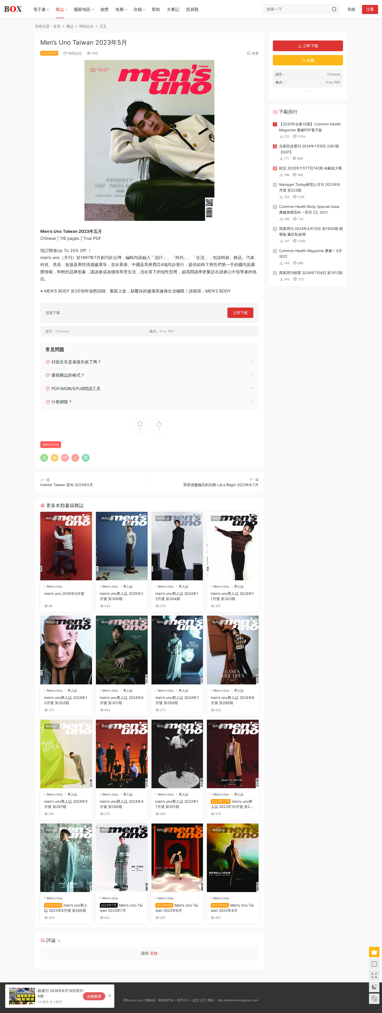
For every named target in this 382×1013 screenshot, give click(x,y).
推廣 (255, 53)
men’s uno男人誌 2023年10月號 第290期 (232, 804)
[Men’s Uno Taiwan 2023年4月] (233, 858)
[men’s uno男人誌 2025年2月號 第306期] (122, 546)
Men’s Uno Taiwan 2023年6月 (176, 908)
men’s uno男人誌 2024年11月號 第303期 (232, 596)
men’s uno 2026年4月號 (64, 593)
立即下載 (240, 312)
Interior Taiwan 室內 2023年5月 (66, 484)
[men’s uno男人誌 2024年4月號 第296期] (122, 754)
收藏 (310, 60)
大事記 (173, 9)
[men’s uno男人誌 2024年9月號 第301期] (122, 650)
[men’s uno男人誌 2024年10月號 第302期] (66, 650)
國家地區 (82, 9)
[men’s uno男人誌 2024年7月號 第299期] (177, 650)
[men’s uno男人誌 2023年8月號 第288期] (66, 858)
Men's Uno (50, 444)
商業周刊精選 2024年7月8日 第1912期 (311, 272)
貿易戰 (192, 9)
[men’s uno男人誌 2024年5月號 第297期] (66, 754)
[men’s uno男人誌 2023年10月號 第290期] (233, 754)
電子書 (39, 9)
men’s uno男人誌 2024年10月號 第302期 (65, 700)
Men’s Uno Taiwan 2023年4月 (232, 908)
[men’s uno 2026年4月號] (66, 546)
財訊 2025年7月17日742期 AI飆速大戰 (310, 168)
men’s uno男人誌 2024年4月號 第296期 (121, 804)
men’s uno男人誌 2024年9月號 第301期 (121, 700)
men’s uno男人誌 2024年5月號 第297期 (66, 804)
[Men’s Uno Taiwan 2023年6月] (177, 858)
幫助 (156, 9)
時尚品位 (75, 53)
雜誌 (60, 9)
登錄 (154, 953)
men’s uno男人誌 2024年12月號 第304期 (177, 596)
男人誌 (128, 586)
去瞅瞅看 (94, 996)
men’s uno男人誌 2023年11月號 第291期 (177, 804)
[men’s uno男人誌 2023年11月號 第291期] (177, 754)
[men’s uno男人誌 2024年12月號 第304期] (177, 546)
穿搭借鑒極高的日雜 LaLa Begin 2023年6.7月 (221, 484)
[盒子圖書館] (13, 9)
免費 (119, 9)
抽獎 (104, 9)
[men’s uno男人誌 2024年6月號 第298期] (233, 650)
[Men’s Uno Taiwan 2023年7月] (122, 858)
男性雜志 (107, 726)
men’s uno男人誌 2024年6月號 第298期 (232, 700)
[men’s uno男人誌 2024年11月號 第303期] (233, 546)
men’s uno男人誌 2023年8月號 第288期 (66, 908)
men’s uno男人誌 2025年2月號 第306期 (121, 596)
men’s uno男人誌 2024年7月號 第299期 (177, 700)
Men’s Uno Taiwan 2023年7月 (121, 908)
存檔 (138, 9)
